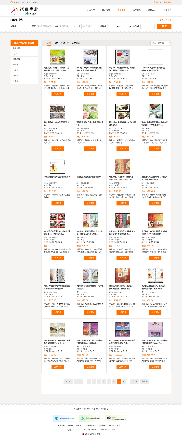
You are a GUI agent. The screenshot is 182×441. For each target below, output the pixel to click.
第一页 (68, 381)
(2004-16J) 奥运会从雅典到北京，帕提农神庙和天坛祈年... (154, 69)
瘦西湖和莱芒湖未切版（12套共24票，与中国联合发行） (155, 178)
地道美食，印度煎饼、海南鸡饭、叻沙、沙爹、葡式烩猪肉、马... (122, 178)
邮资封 (15, 65)
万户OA (111, 425)
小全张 (15, 75)
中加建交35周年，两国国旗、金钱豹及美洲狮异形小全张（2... (57, 342)
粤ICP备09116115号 (92, 434)
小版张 (15, 70)
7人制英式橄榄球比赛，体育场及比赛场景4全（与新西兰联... (57, 232)
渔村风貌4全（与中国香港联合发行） (56, 123)
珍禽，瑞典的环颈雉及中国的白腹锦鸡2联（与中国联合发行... (155, 123)
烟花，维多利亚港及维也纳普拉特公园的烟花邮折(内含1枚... (155, 342)
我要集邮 (102, 425)
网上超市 (121, 10)
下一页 (134, 381)
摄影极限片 (17, 59)
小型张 (15, 81)
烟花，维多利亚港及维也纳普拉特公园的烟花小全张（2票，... (122, 342)
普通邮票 (16, 48)
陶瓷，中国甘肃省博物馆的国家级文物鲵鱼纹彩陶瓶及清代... (57, 287)
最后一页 (145, 381)
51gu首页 (91, 10)
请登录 (158, 2)
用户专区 (106, 10)
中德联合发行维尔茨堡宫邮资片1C (90, 177)
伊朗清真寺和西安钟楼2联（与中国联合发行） (90, 287)
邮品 (49, 43)
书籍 (56, 43)
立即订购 (57, 94)
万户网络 (69, 425)
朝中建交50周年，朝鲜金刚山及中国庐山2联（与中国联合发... (90, 69)
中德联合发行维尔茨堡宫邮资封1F (57, 177)
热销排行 (76, 43)
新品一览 (65, 43)
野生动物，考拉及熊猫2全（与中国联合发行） (122, 123)
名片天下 (120, 425)
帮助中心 (152, 10)
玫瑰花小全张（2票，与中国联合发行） (90, 123)
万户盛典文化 (91, 425)
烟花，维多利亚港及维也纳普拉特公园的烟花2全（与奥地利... (90, 342)
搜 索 (164, 26)
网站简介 (77, 409)
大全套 (15, 54)
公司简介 (86, 409)
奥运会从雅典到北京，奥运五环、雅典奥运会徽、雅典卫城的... (122, 287)
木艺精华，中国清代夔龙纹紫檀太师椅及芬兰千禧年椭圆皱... (122, 232)
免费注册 (167, 2)
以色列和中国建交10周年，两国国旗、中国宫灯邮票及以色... (122, 69)
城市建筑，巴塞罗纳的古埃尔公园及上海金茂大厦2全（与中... (90, 232)
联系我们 (167, 10)
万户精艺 (79, 425)
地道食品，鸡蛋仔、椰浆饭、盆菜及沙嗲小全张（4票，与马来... (57, 69)
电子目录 (137, 10)
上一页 (78, 381)
